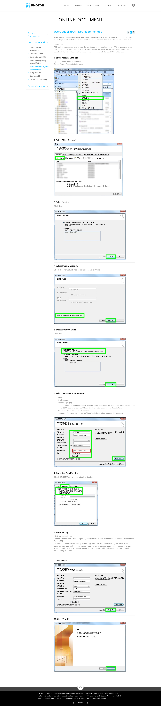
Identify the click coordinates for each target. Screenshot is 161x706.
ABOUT (67, 5)
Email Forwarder (36, 53)
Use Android (35, 76)
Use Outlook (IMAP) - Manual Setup (38, 61)
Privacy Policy (93, 696)
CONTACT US (121, 5)
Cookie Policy (106, 696)
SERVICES (78, 5)
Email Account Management (35, 49)
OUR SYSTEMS (93, 5)
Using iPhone (35, 72)
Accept (80, 702)
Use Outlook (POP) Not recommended (39, 67)
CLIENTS (107, 5)
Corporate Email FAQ (38, 79)
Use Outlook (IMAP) (38, 57)
